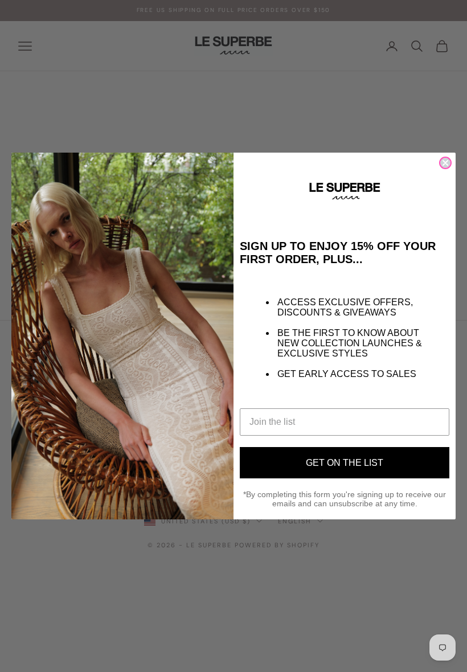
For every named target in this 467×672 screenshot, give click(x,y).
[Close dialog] (445, 163)
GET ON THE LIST (344, 463)
